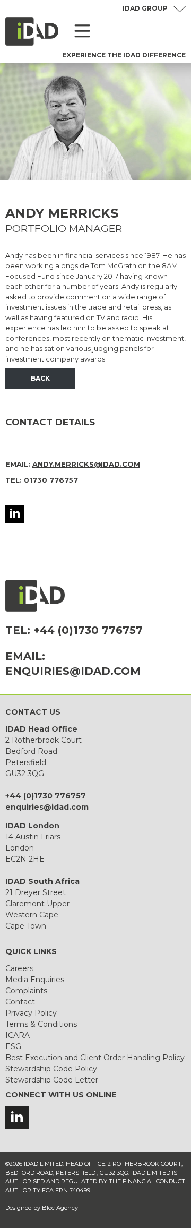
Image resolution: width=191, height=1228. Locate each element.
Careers (19, 968)
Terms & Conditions (41, 1024)
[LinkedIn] (14, 514)
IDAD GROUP (145, 8)
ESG (13, 1046)
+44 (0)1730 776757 (88, 630)
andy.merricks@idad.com (86, 464)
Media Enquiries (34, 979)
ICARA (17, 1035)
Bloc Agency (60, 1208)
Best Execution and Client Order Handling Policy (95, 1057)
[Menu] (82, 31)
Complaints (26, 990)
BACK (40, 378)
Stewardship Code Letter (51, 1080)
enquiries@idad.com (73, 671)
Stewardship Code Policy (51, 1069)
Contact (20, 1002)
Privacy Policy (31, 1013)
